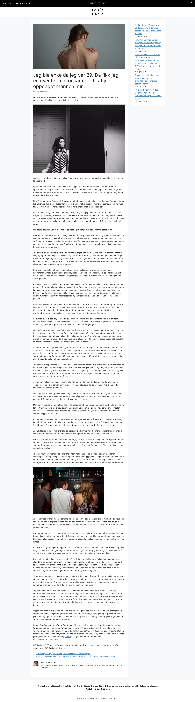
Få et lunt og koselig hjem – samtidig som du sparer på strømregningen (63, 654)
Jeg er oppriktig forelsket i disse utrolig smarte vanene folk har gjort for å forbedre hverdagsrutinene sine (75, 656)
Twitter (68, 637)
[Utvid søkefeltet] (191, 3)
